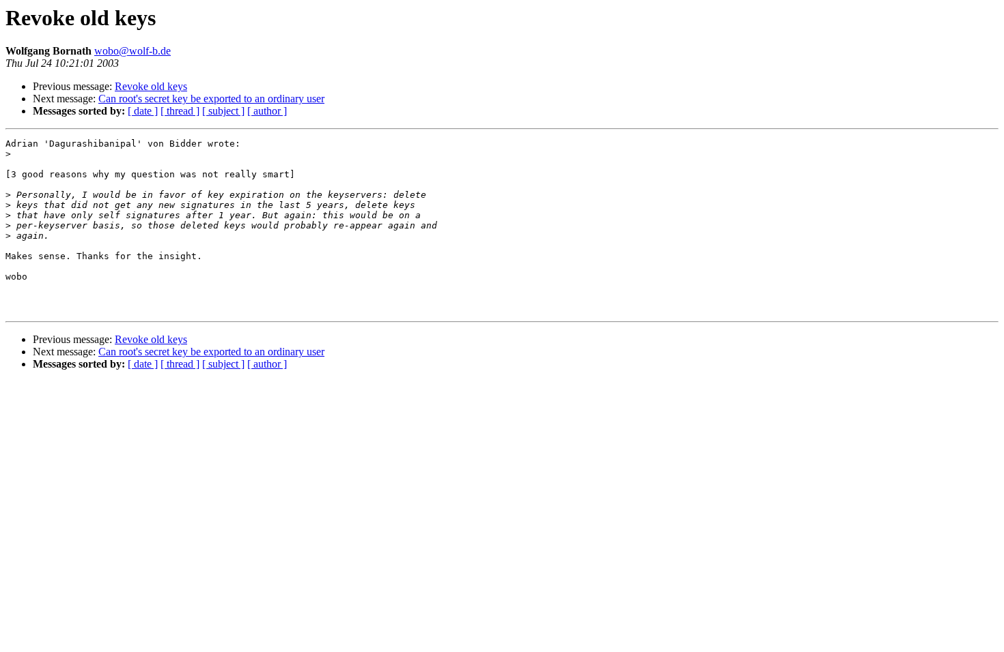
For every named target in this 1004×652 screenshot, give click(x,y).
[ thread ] (180, 111)
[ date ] (143, 111)
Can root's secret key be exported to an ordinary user (211, 98)
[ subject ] (223, 111)
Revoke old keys (151, 86)
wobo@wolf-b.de (132, 51)
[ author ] (267, 111)
